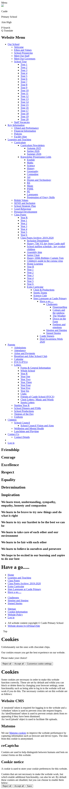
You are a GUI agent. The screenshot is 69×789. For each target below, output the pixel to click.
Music (30, 185)
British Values (21, 200)
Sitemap (12, 608)
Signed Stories (53, 333)
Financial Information (25, 131)
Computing (32, 174)
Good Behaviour (22, 209)
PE (28, 191)
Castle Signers (47, 336)
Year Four (26, 385)
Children (12, 419)
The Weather (59, 315)
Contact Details (22, 437)
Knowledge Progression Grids (36, 157)
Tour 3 (24, 70)
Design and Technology (39, 180)
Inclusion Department (38, 240)
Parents (11, 344)
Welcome (19, 47)
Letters (17, 365)
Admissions (20, 347)
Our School (13, 44)
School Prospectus (23, 53)
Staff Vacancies (22, 122)
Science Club (40, 295)
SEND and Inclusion (24, 203)
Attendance (20, 350)
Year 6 (24, 235)
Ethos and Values (23, 50)
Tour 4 (24, 73)
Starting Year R (22, 405)
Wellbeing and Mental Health (29, 428)
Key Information (16, 125)
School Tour (20, 61)
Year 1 (24, 220)
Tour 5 (24, 76)
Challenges (51, 304)
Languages (32, 194)
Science (31, 165)
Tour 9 (24, 87)
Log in (11, 443)
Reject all (7, 664)
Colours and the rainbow (59, 311)
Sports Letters (27, 402)
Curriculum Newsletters (33, 145)
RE (28, 183)
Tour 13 (25, 99)
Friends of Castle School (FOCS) (37, 396)
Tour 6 (24, 79)
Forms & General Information (36, 367)
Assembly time (34, 252)
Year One (25, 376)
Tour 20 (25, 119)
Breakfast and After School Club (30, 356)
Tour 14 (25, 102)
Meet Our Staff (21, 55)
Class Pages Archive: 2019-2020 (37, 237)
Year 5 (24, 232)
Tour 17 (25, 110)
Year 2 (24, 223)
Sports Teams (40, 292)
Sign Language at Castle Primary (50, 298)
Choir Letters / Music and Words (37, 399)
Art (28, 177)
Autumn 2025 (34, 148)
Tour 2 (24, 67)
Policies (18, 133)
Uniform (18, 417)
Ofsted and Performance (26, 128)
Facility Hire (20, 136)
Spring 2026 (33, 151)
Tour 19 (25, 116)
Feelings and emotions (59, 326)
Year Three (26, 382)
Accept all (19, 664)
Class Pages (20, 214)
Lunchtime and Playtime (26, 431)
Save (29, 786)
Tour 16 (25, 107)
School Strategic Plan (25, 206)
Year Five (25, 388)
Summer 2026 (34, 154)
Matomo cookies (17, 733)
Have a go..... (46, 301)
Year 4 (24, 229)
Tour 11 (24, 93)
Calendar (18, 359)
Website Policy (15, 614)
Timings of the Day (24, 414)
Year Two (25, 379)
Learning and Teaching (19, 139)
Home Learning (35, 263)
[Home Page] (2, 5)
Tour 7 (24, 81)
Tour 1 (24, 64)
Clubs (23, 393)
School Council (22, 422)
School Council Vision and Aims (37, 425)
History (30, 168)
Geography (32, 171)
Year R (24, 217)
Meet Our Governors (24, 58)
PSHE (30, 188)
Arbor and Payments (24, 353)
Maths (30, 162)
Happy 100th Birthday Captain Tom (45, 258)
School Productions (24, 411)
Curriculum (20, 142)
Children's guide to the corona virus (45, 261)
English (31, 159)
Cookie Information (18, 611)
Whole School (28, 370)
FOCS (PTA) (21, 362)
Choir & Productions (43, 289)
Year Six (25, 391)
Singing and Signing (56, 330)
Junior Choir (33, 255)
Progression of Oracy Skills (41, 197)
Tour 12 (25, 96)
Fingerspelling (60, 307)
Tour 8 (24, 84)
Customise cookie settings (39, 664)
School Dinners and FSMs (27, 408)
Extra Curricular (35, 287)
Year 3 (24, 226)
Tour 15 (25, 105)
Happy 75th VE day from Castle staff (46, 243)
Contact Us (13, 434)
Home (11, 574)
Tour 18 (25, 113)
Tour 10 (25, 90)
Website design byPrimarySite (24, 625)
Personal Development (25, 211)
